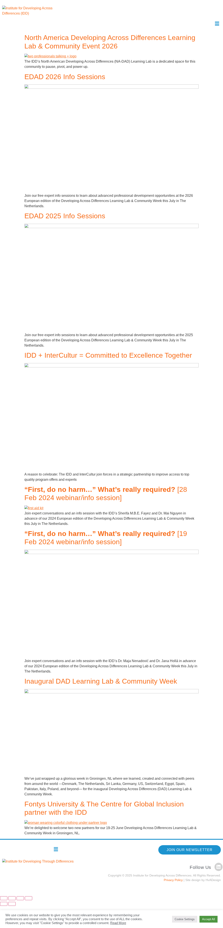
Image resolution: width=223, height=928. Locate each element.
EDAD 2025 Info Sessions (64, 216)
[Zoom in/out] (3, 898)
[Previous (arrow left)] (3, 904)
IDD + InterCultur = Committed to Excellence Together (108, 355)
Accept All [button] (208, 919)
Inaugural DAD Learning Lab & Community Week (100, 681)
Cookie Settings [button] (185, 919)
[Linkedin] (219, 867)
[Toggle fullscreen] (12, 898)
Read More (118, 923)
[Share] (20, 898)
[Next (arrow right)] (12, 904)
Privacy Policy (173, 880)
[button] (217, 24)
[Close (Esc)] (28, 898)
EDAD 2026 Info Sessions (64, 77)
